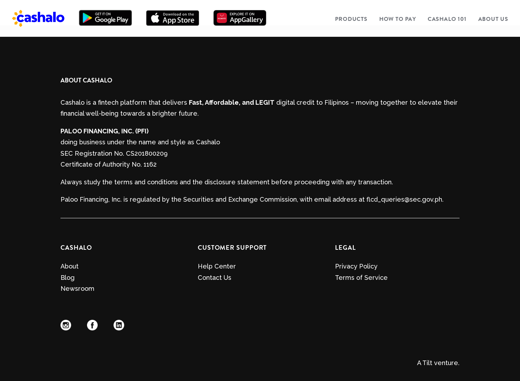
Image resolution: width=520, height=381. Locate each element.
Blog (67, 277)
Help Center (217, 266)
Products (351, 19)
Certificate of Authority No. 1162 (108, 164)
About (69, 266)
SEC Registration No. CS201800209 (114, 153)
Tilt (427, 362)
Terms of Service (361, 277)
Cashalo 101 (447, 19)
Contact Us (214, 277)
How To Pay (397, 19)
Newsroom (77, 288)
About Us (493, 19)
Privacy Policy (356, 266)
